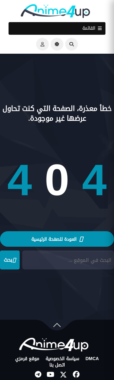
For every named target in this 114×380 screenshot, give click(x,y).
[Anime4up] (55, 12)
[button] (71, 44)
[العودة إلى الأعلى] (57, 326)
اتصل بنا (57, 365)
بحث (8, 260)
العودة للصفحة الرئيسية (54, 239)
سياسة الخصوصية (62, 359)
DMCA (92, 359)
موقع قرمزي (27, 359)
